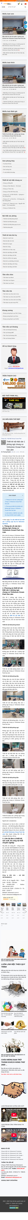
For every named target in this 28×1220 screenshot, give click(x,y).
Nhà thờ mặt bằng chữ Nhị (9, 255)
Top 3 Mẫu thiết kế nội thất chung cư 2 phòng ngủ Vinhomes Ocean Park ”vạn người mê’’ (14, 151)
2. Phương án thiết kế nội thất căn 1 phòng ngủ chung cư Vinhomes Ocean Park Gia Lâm (14, 508)
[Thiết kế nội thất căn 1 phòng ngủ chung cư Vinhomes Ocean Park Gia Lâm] (14, 122)
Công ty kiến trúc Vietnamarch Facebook (11, 1151)
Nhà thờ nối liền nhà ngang (10, 258)
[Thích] (12, 451)
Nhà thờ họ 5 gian (7, 243)
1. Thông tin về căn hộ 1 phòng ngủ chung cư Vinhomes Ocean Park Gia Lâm (14, 501)
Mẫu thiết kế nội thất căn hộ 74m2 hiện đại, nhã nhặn (13, 53)
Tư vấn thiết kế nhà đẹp (9, 172)
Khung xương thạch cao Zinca (10, 316)
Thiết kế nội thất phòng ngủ (10, 221)
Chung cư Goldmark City (9, 208)
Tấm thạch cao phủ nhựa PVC (10, 302)
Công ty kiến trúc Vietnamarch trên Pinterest (12, 1159)
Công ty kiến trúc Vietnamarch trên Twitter (11, 1153)
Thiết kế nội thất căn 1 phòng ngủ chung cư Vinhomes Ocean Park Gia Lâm (13, 102)
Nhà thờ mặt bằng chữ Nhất (10, 252)
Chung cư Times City (8, 188)
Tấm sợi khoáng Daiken (9, 338)
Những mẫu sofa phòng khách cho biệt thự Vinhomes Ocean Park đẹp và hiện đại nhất (13, 146)
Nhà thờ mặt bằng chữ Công (10, 263)
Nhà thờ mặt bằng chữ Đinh (10, 266)
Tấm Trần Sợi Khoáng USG (10, 335)
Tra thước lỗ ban (7, 163)
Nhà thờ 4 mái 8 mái (8, 238)
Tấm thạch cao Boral (8, 277)
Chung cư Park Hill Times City (10, 191)
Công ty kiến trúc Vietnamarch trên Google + (12, 1155)
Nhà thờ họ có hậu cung (9, 249)
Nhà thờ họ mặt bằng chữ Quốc (11, 261)
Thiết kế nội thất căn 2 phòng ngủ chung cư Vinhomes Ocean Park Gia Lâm (13, 49)
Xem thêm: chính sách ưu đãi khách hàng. (11, 1074)
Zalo (25, 26)
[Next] (25, 911)
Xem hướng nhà (7, 169)
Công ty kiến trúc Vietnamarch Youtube (10, 1157)
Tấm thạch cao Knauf (8, 283)
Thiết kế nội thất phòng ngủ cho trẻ (11, 224)
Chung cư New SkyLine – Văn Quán (12, 186)
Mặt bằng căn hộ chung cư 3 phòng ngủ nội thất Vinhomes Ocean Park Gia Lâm (13, 44)
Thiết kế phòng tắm (8, 227)
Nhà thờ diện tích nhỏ (8, 241)
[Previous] (1, 911)
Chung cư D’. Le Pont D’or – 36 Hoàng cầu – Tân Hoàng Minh (13, 199)
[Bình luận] (17, 451)
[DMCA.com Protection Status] (14, 1208)
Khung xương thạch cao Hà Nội (11, 319)
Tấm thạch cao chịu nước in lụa (11, 294)
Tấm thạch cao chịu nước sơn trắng (12, 299)
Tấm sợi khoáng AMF (8, 332)
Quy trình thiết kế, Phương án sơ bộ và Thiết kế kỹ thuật (19, 1015)
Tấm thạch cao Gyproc (8, 280)
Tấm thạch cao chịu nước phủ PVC (11, 296)
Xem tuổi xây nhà (7, 166)
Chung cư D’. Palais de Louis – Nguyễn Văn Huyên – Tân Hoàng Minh (13, 204)
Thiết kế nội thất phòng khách (10, 218)
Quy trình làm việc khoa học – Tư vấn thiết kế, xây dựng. (7, 1015)
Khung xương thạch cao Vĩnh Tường (12, 313)
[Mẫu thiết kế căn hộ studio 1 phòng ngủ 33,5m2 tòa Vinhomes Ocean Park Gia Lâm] (14, 25)
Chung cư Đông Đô (8, 183)
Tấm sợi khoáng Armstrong (10, 329)
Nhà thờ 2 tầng (7, 246)
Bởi (2, 451)
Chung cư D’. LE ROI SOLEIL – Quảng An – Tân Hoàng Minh (13, 195)
